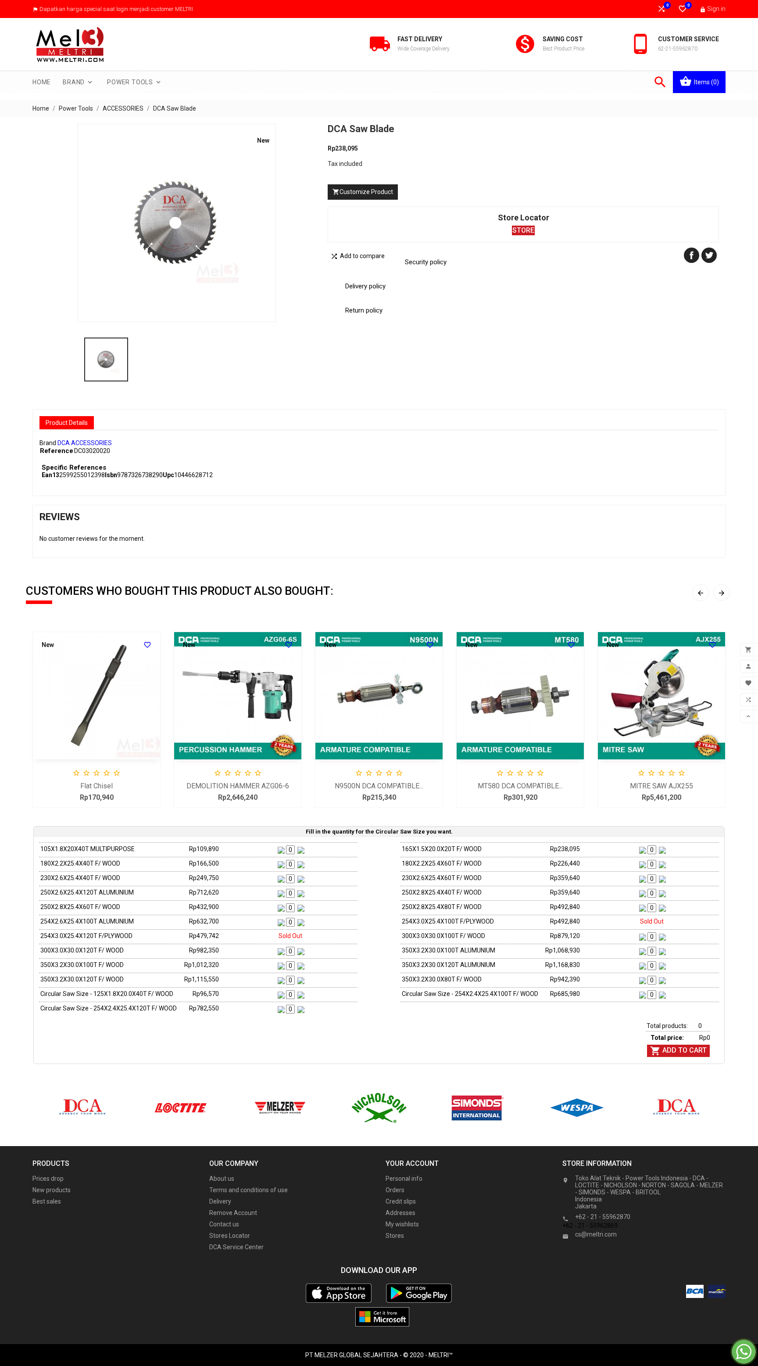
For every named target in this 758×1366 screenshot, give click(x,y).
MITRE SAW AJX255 (661, 786)
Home (41, 82)
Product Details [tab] (67, 422)
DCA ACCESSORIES (84, 442)
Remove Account (233, 1212)
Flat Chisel (96, 786)
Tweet (709, 255)
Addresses (400, 1212)
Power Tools (134, 82)
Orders (395, 1189)
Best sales (46, 1201)
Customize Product (363, 191)
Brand (78, 82)
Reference (56, 451)
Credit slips (401, 1201)
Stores (395, 1235)
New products (51, 1189)
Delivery (220, 1201)
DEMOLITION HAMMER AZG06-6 (237, 786)
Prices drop (48, 1178)
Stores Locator (229, 1235)
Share (691, 255)
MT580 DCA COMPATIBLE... (520, 786)
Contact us (224, 1224)
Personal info (404, 1178)
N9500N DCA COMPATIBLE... (379, 786)
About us (221, 1178)
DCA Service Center (236, 1247)
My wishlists (402, 1224)
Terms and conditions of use (248, 1189)
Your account (412, 1163)
